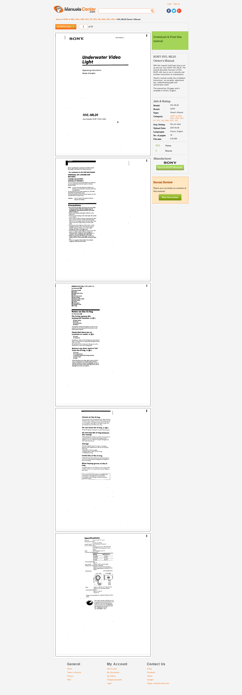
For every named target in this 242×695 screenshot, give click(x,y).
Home (58, 19)
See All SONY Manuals (170, 167)
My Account (112, 669)
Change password (114, 680)
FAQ (69, 680)
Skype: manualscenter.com (158, 683)
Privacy (70, 676)
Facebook (151, 672)
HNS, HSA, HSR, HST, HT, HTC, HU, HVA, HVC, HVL (93, 19)
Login (169, 4)
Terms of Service (74, 672)
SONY (65, 19)
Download (64, 26)
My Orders (111, 676)
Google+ (150, 680)
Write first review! (170, 197)
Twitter (149, 676)
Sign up (177, 4)
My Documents (113, 672)
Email (149, 669)
